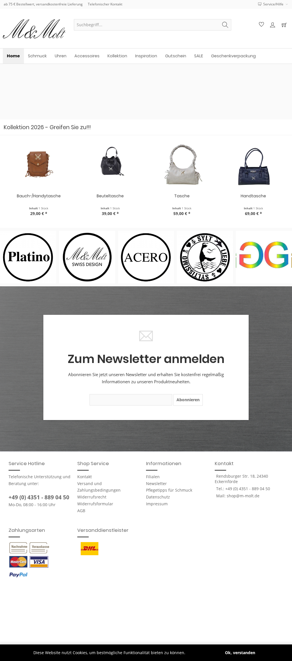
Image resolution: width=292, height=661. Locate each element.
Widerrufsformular (95, 503)
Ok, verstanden (240, 652)
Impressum (157, 503)
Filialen (153, 476)
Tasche (182, 196)
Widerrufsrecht (91, 497)
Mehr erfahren (200, 652)
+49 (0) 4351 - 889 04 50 (39, 497)
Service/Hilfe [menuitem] (273, 4)
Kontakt (84, 476)
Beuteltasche (110, 196)
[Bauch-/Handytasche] (39, 165)
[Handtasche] (253, 165)
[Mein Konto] (272, 25)
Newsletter (156, 483)
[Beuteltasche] (110, 165)
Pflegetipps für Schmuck (169, 490)
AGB (81, 510)
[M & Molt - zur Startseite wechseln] (35, 28)
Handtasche (253, 196)
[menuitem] (152, 25)
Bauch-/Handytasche (39, 196)
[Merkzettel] (260, 25)
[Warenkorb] (284, 25)
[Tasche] (182, 165)
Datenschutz (158, 497)
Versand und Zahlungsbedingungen (99, 487)
